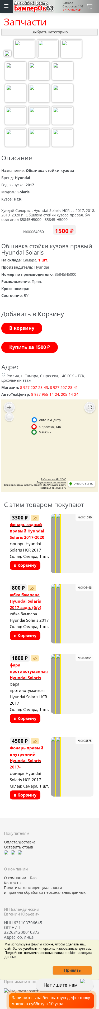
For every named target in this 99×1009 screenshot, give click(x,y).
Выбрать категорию (49, 31)
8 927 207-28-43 (34, 387)
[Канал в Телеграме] (6, 852)
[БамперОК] (34, 5)
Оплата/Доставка (19, 842)
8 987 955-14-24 (45, 394)
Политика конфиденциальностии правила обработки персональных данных (45, 890)
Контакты (12, 883)
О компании (15, 877)
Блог (34, 877)
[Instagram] (20, 852)
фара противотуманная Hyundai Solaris (29, 671)
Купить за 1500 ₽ (29, 347)
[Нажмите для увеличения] (7, 54)
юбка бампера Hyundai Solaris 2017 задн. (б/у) (25, 601)
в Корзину (25, 565)
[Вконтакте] (13, 852)
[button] (72, 970)
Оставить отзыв (18, 847)
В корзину (21, 328)
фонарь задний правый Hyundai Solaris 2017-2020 (27, 531)
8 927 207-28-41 (64, 387)
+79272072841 (72, 10)
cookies (71, 953)
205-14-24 (69, 394)
